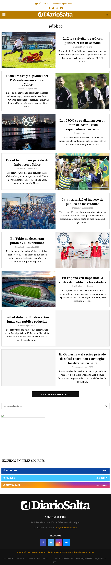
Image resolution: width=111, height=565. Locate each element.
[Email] (66, 542)
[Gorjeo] (51, 542)
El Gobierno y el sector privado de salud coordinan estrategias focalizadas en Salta (82, 358)
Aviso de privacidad (84, 558)
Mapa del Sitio (100, 558)
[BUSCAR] (106, 406)
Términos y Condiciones (62, 558)
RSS (54, 562)
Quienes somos (33, 558)
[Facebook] (43, 542)
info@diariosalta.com (66, 527)
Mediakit (46, 558)
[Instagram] (59, 542)
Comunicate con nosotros (13, 558)
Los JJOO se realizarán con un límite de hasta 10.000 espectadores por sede (82, 125)
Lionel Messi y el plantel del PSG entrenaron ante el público (27, 80)
